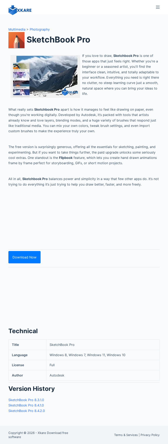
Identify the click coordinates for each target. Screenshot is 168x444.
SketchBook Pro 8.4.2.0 (26, 411)
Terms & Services (126, 435)
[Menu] (158, 7)
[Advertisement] (84, 215)
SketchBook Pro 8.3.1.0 (26, 400)
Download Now (24, 257)
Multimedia (16, 29)
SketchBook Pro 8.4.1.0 (26, 405)
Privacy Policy (150, 435)
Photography (40, 29)
